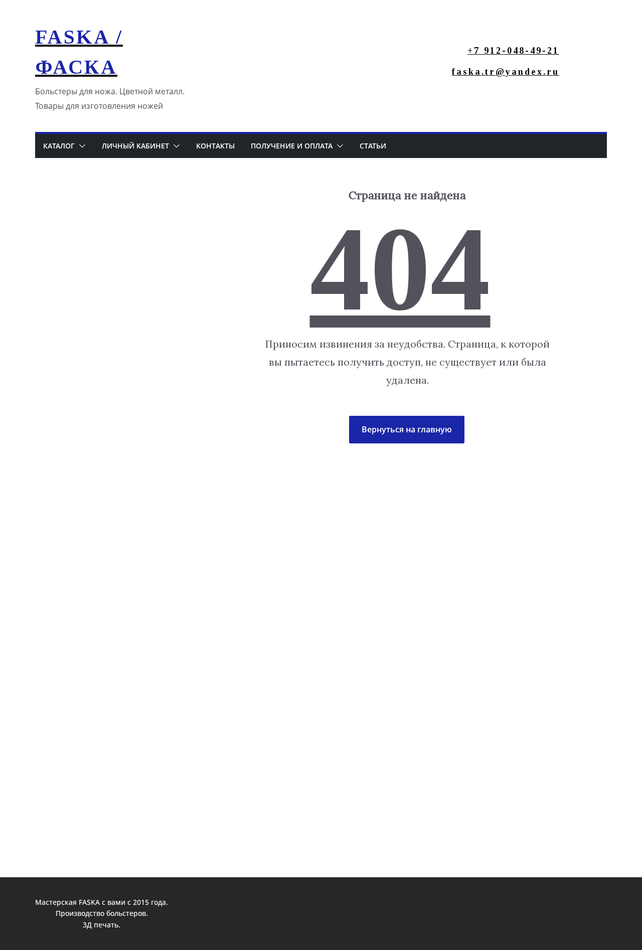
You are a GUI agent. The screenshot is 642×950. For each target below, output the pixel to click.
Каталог (59, 145)
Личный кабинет (135, 145)
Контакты (215, 145)
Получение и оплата (292, 145)
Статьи (373, 145)
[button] (80, 146)
